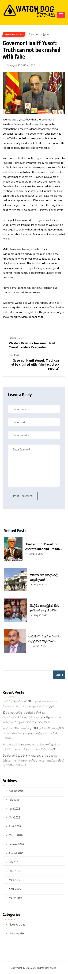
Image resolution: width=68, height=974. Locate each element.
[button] (61, 15)
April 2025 (15, 889)
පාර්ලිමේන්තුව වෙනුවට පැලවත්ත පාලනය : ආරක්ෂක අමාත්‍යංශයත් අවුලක (44, 638)
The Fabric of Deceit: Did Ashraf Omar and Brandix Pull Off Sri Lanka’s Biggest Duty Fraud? (44, 546)
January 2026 (16, 844)
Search (59, 674)
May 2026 (14, 817)
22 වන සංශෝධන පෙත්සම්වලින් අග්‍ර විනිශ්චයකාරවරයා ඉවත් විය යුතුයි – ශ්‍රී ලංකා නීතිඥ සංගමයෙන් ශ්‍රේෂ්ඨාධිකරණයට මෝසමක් (32, 717)
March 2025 (15, 898)
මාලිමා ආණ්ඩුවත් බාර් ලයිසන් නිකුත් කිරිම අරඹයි (44, 607)
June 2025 (14, 871)
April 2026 (15, 826)
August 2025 (16, 853)
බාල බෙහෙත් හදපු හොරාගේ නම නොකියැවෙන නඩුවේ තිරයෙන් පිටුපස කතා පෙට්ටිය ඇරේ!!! (31, 747)
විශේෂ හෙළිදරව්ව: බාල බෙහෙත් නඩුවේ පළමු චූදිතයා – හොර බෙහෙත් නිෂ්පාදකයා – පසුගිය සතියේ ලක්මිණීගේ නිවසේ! (33, 760)
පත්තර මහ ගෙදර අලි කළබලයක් (44, 577)
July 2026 (14, 799)
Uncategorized (14, 34)
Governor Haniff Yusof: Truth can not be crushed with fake (32, 50)
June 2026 (14, 808)
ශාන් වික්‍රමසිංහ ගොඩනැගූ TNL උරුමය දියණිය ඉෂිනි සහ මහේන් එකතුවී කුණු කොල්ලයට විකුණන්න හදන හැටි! (33, 733)
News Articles (17, 924)
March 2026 (16, 835)
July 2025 (14, 862)
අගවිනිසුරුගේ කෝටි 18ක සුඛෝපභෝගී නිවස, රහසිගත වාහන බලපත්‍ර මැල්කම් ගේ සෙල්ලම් (30, 703)
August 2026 (16, 790)
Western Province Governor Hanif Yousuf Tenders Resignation (32, 345)
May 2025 (14, 880)
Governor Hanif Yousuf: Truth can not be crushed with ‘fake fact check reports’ (34, 364)
